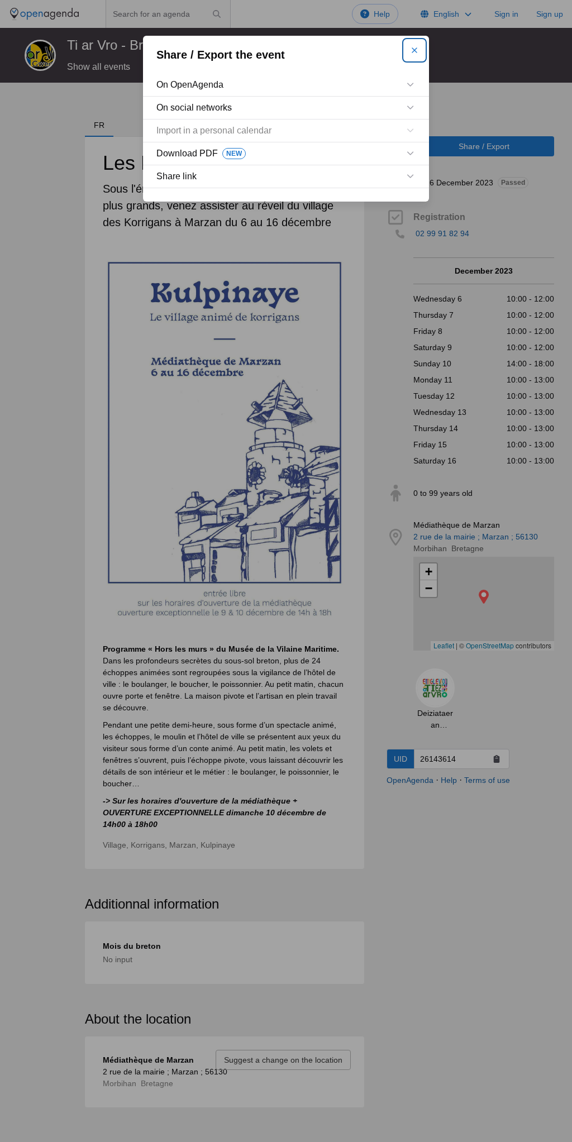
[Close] (414, 50)
